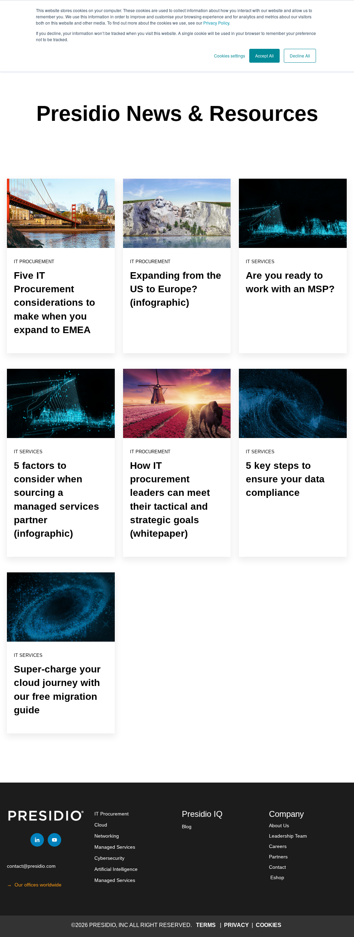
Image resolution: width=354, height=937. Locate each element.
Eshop (277, 877)
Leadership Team (288, 836)
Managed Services (114, 847)
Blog (187, 826)
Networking (106, 836)
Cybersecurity (109, 858)
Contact (277, 867)
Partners (278, 856)
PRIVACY (237, 925)
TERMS (206, 925)
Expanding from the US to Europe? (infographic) (175, 289)
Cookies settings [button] (229, 56)
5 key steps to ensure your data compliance (285, 479)
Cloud (100, 825)
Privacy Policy (216, 23)
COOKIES (268, 925)
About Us (279, 825)
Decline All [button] (300, 56)
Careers (278, 846)
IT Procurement (34, 261)
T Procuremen (111, 813)
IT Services (260, 261)
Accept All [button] (264, 56)
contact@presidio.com (31, 866)
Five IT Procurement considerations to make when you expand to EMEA (54, 302)
